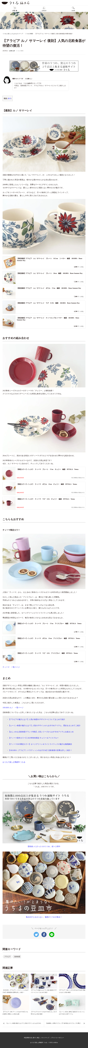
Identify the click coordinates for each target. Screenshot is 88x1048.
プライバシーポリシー (57, 1037)
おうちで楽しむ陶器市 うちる (14, 762)
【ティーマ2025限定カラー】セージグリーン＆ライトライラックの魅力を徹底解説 (40, 744)
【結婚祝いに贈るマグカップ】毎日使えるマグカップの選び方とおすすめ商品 (65, 1023)
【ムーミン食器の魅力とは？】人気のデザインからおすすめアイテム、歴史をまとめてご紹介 (44, 725)
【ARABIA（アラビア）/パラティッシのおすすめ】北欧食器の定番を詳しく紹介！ (40, 750)
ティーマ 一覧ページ (11, 667)
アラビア (8, 956)
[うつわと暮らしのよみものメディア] (15, 2)
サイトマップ (45, 1037)
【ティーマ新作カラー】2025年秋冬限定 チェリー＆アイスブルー (33, 738)
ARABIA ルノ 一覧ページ (13, 707)
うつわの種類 (19, 51)
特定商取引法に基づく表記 (31, 1037)
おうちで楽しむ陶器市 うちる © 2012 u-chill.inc (44, 1042)
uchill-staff (12, 51)
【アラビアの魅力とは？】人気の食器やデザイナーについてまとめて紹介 (36, 719)
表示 (9, 98)
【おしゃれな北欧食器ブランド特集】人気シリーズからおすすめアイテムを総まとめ (41, 732)
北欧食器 (17, 956)
